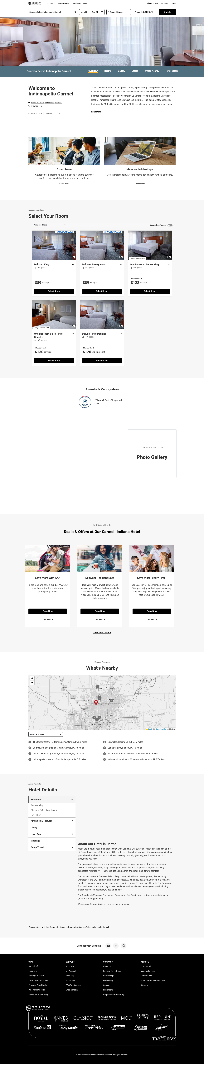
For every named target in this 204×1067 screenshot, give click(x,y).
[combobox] (52, 12)
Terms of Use (146, 976)
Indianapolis (71, 927)
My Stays (164, 3)
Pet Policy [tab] (36, 815)
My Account (71, 971)
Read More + (96, 112)
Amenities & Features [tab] (41, 821)
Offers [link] (135, 71)
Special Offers (63, 3)
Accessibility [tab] (37, 805)
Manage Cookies (148, 971)
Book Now (48, 611)
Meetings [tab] (35, 840)
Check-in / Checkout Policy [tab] (44, 810)
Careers (106, 985)
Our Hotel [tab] (36, 799)
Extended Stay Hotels (37, 985)
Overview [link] (93, 71)
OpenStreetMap (161, 729)
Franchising (108, 980)
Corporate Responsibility (113, 994)
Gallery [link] (121, 71)
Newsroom (108, 990)
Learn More (64, 184)
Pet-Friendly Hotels (36, 990)
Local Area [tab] (36, 834)
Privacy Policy (147, 966)
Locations (32, 971)
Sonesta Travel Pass (112, 971)
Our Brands (50, 3)
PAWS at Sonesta (73, 985)
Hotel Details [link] (172, 71)
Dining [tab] (34, 827)
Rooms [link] (107, 71)
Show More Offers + (102, 632)
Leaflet (150, 729)
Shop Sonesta (72, 990)
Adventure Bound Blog (38, 994)
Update (167, 12)
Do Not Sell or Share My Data (153, 980)
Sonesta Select (35, 927)
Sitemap (144, 985)
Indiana (60, 927)
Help (174, 3)
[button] (32, 678)
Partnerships (108, 976)
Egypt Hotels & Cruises (38, 980)
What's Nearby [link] (152, 71)
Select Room (54, 291)
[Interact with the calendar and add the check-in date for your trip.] (102, 12)
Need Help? (70, 976)
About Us (107, 966)
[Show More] (72, 265)
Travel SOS (70, 980)
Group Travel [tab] (37, 847)
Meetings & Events (80, 3)
